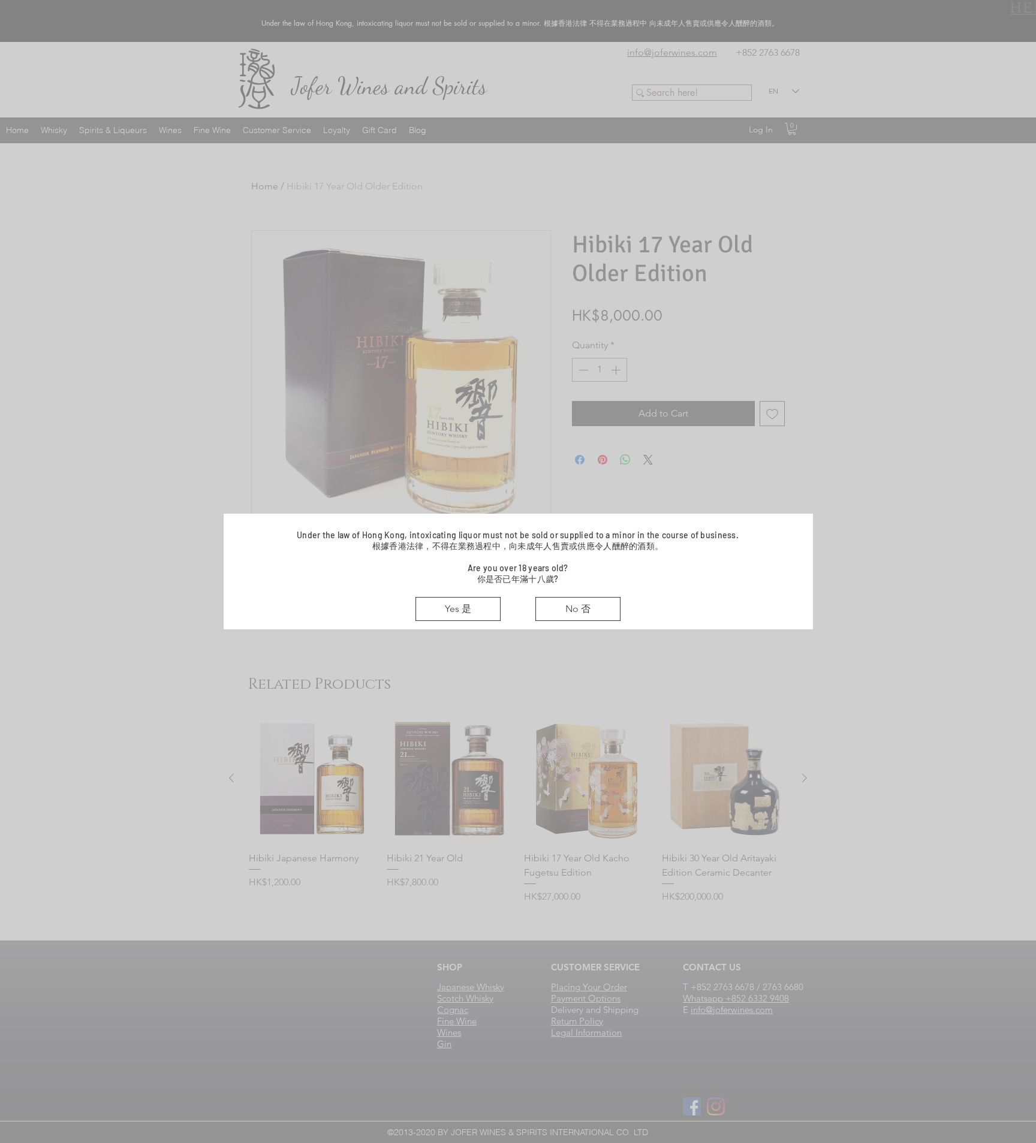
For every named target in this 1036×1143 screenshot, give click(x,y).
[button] (458, 609)
